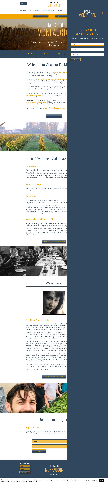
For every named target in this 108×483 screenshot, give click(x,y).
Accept (101, 480)
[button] (103, 13)
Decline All (94, 480)
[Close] (106, 480)
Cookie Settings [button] (85, 480)
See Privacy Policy (36, 481)
